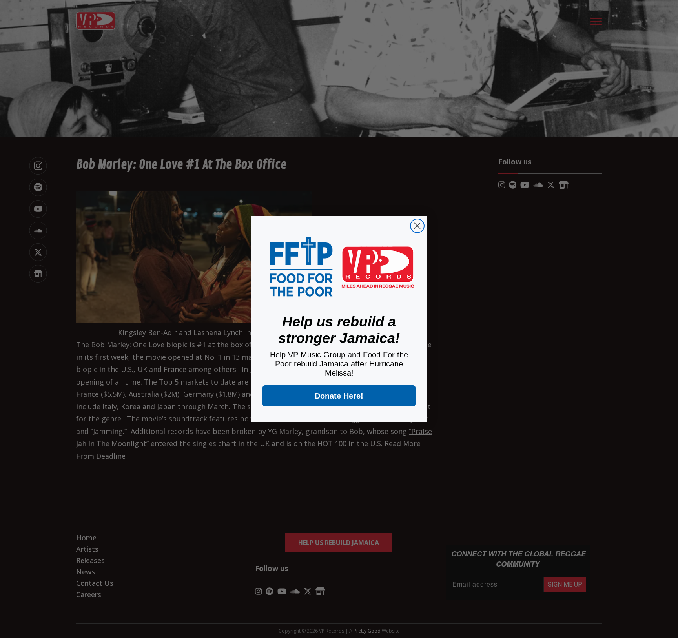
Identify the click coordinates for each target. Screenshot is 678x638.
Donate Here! (339, 396)
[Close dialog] (417, 226)
